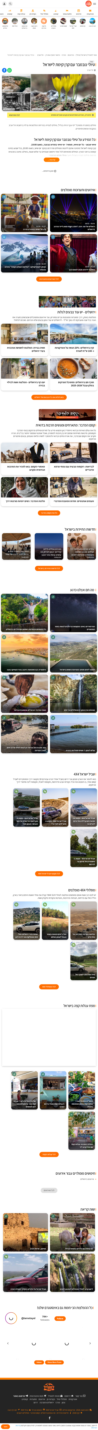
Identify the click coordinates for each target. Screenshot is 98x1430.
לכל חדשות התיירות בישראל (49, 568)
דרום (36, 1402)
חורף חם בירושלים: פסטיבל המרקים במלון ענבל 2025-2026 (76, 384)
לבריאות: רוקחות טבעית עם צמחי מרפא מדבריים (74, 468)
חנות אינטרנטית (36, 1395)
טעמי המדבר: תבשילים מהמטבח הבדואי (30, 710)
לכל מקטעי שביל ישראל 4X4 (49, 873)
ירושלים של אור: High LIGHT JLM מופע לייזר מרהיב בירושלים (74, 227)
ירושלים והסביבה (47, 1402)
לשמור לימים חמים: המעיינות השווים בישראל (77, 669)
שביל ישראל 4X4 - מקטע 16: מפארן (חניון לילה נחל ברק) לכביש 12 (83, 821)
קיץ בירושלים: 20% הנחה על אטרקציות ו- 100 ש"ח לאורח (74, 349)
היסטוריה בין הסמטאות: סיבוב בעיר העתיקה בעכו (26, 669)
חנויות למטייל (54, 1395)
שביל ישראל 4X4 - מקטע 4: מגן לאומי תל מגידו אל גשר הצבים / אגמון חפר (27, 821)
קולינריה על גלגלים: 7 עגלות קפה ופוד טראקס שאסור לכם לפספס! (24, 1104)
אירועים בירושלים (87, 1179)
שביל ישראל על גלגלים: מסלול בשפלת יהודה (28, 1289)
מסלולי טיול (62, 1399)
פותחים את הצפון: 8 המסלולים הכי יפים (79, 710)
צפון (63, 1402)
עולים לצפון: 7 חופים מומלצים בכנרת (80, 750)
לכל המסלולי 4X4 (49, 986)
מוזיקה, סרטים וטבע (38, 1248)
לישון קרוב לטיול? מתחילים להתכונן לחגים (76, 1289)
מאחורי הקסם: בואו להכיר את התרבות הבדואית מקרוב (26, 468)
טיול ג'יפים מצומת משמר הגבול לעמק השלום (56, 935)
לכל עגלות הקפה (49, 1154)
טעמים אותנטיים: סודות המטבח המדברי (74, 501)
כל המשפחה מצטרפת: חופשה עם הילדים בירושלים (26, 629)
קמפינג (25, 1399)
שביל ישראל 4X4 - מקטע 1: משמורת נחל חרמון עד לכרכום (84, 861)
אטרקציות (73, 1399)
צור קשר (78, 1395)
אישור (5, 1427)
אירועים (42, 1399)
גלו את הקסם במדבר (49, 513)
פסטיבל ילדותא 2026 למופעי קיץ (82, 268)
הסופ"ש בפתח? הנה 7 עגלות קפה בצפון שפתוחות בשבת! (82, 1104)
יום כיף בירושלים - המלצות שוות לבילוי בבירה (26, 384)
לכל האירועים (14, 115)
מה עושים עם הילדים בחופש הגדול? (79, 1248)
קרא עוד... (51, 160)
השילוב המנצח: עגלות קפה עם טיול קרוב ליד (82, 1145)
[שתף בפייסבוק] (4, 70)
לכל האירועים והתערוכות (49, 279)
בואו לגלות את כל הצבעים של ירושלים (49, 397)
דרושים (67, 1395)
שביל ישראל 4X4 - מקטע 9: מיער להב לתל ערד (55, 822)
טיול (91, 62)
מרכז (58, 1402)
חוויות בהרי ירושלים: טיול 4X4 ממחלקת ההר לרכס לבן (26, 935)
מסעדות (33, 1399)
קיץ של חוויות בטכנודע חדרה (34, 228)
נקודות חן (51, 1399)
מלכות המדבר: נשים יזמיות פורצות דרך (25, 501)
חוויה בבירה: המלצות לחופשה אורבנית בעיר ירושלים (26, 349)
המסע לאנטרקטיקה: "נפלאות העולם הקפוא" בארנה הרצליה (25, 267)
